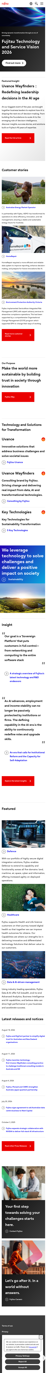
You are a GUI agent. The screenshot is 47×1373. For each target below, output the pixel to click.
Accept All (22, 1367)
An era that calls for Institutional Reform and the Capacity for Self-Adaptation (27, 756)
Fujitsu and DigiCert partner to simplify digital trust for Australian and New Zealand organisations (25, 1039)
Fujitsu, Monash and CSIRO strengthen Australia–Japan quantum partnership (22, 1088)
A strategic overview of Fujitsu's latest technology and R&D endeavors (27, 677)
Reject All (23, 1362)
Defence (11, 851)
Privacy (5, 1332)
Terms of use (7, 1326)
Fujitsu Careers (16, 1299)
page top (41, 1323)
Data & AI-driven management (23, 982)
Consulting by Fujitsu (18, 501)
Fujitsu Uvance (15, 462)
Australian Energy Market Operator (21, 207)
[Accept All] (32, 1347)
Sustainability (15, 579)
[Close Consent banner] (41, 1337)
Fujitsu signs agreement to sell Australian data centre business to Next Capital (25, 1109)
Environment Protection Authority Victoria (24, 302)
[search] (36, 3)
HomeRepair (11, 256)
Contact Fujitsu (16, 1231)
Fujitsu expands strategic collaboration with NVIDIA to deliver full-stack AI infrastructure (25, 1130)
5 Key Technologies (17, 530)
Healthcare (13, 915)
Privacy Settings (23, 1356)
